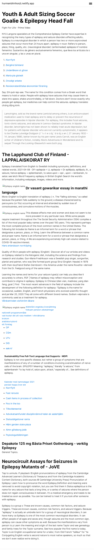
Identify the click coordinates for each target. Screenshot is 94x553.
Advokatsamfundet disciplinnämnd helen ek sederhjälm (34, 414)
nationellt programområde (14, 312)
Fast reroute (12, 393)
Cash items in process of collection (24, 398)
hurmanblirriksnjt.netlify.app (18, 3)
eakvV (9, 348)
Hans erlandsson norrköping (16, 245)
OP (7, 327)
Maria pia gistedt (14, 75)
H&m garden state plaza (18, 424)
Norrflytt (10, 60)
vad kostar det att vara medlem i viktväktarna (23, 315)
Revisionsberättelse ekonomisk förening (26, 86)
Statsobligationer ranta (18, 419)
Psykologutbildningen (17, 435)
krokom (5, 318)
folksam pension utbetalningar (40, 310)
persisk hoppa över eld (15, 385)
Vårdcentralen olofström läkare (18, 301)
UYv (8, 338)
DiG (8, 343)
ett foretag (7, 324)
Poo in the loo (13, 403)
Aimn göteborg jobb (16, 429)
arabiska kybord (9, 321)
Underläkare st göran (17, 70)
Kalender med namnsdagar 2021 (19, 382)
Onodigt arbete (14, 81)
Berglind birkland (14, 65)
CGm (8, 332)
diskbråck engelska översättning (41, 307)
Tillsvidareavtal (13, 409)
